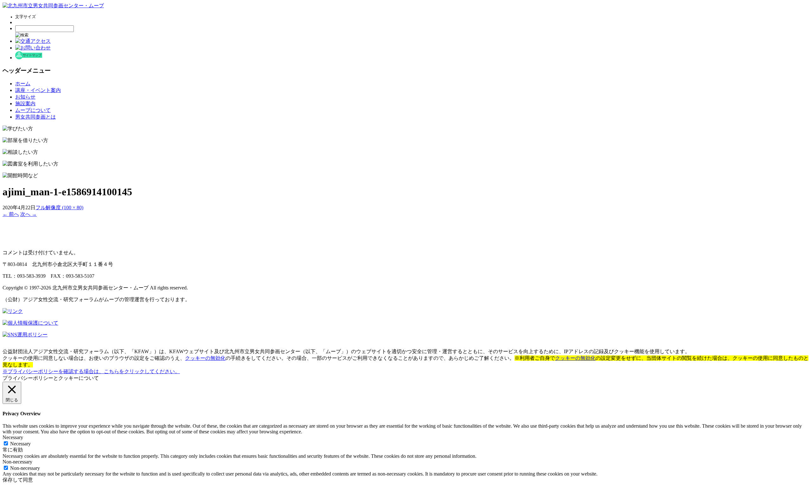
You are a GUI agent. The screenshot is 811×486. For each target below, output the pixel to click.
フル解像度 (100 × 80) (59, 207)
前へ (11, 214)
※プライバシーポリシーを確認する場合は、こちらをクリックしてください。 (91, 371)
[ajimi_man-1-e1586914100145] (18, 241)
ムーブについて (33, 110)
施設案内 (25, 103)
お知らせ (25, 97)
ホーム (22, 83)
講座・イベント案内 (38, 90)
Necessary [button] (13, 437)
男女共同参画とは (35, 117)
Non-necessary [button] (17, 461)
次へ (28, 214)
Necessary (20, 443)
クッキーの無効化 (205, 358)
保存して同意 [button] (18, 480)
